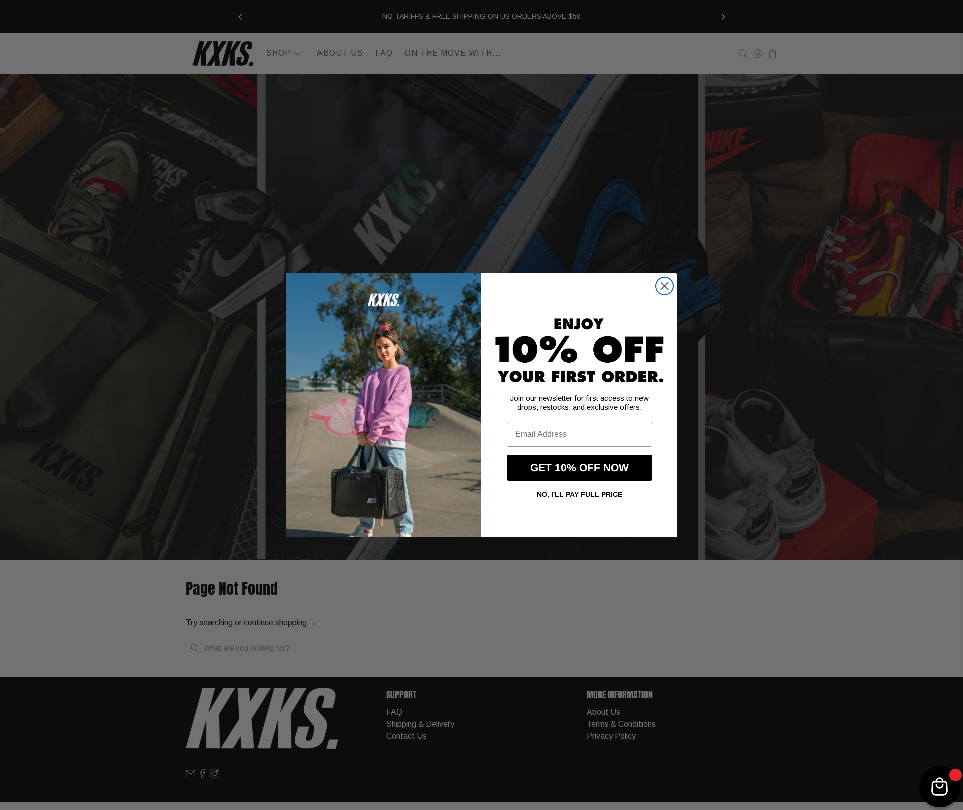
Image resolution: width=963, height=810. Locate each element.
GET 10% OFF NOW (579, 467)
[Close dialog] (664, 286)
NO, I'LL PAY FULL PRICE (579, 494)
